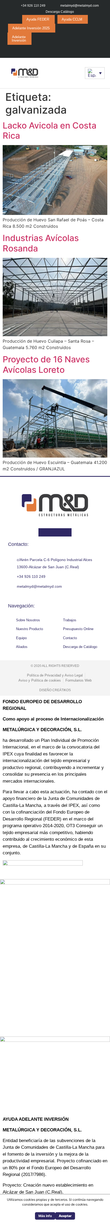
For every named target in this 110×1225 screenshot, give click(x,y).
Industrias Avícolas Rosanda (41, 243)
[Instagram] (45, 50)
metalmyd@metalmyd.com (79, 5)
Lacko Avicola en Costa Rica (49, 130)
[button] (73, 73)
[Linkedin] (66, 50)
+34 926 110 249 (33, 5)
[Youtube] (55, 50)
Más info (45, 1216)
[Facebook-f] (34, 50)
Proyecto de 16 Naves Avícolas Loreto (46, 364)
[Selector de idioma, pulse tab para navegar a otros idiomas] (95, 73)
